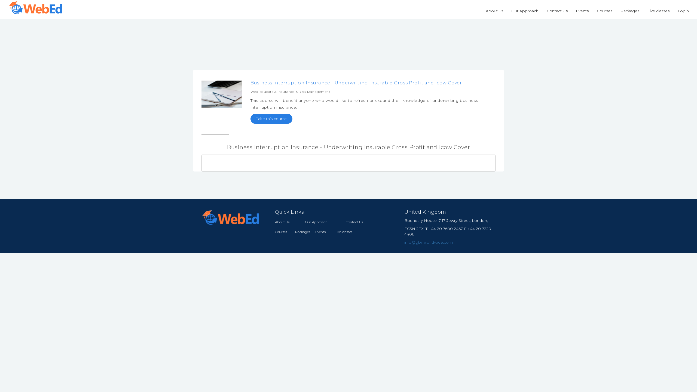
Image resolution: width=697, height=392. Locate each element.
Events (582, 10)
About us (494, 10)
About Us (282, 222)
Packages (629, 10)
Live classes (658, 10)
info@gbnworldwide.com (428, 242)
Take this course (271, 118)
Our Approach (525, 10)
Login (683, 10)
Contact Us (557, 10)
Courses (604, 10)
